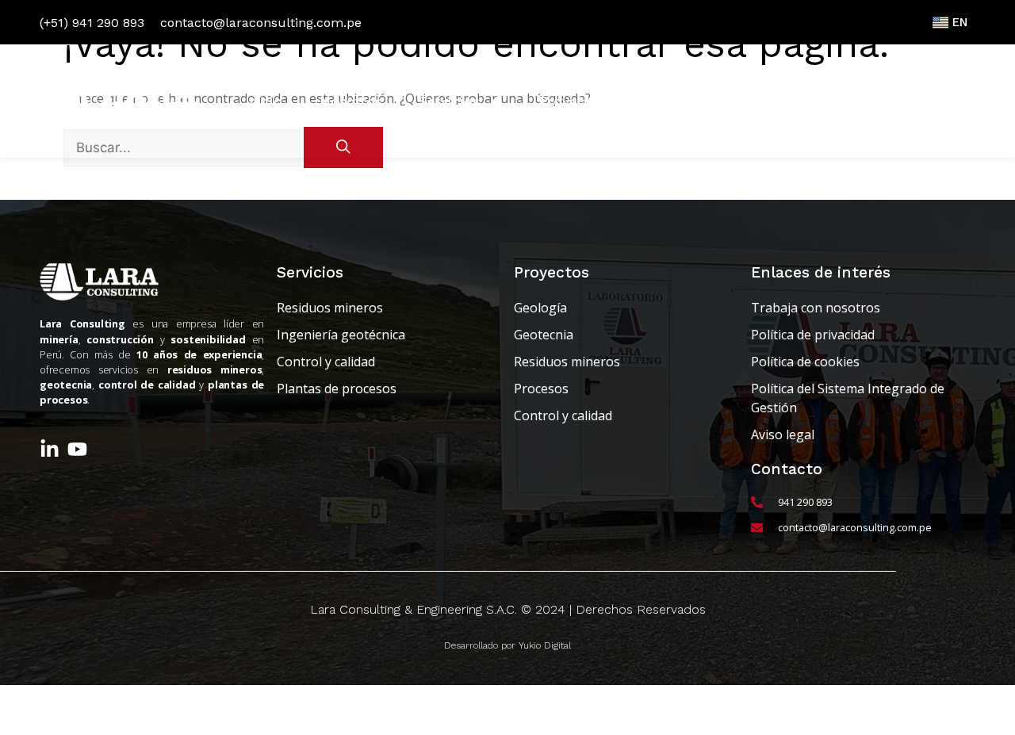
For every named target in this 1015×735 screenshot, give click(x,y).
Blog (659, 101)
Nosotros (351, 101)
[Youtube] (77, 449)
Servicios (449, 101)
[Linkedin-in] (49, 449)
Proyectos (572, 101)
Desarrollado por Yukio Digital (507, 645)
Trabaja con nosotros (783, 101)
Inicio (263, 101)
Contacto (925, 101)
